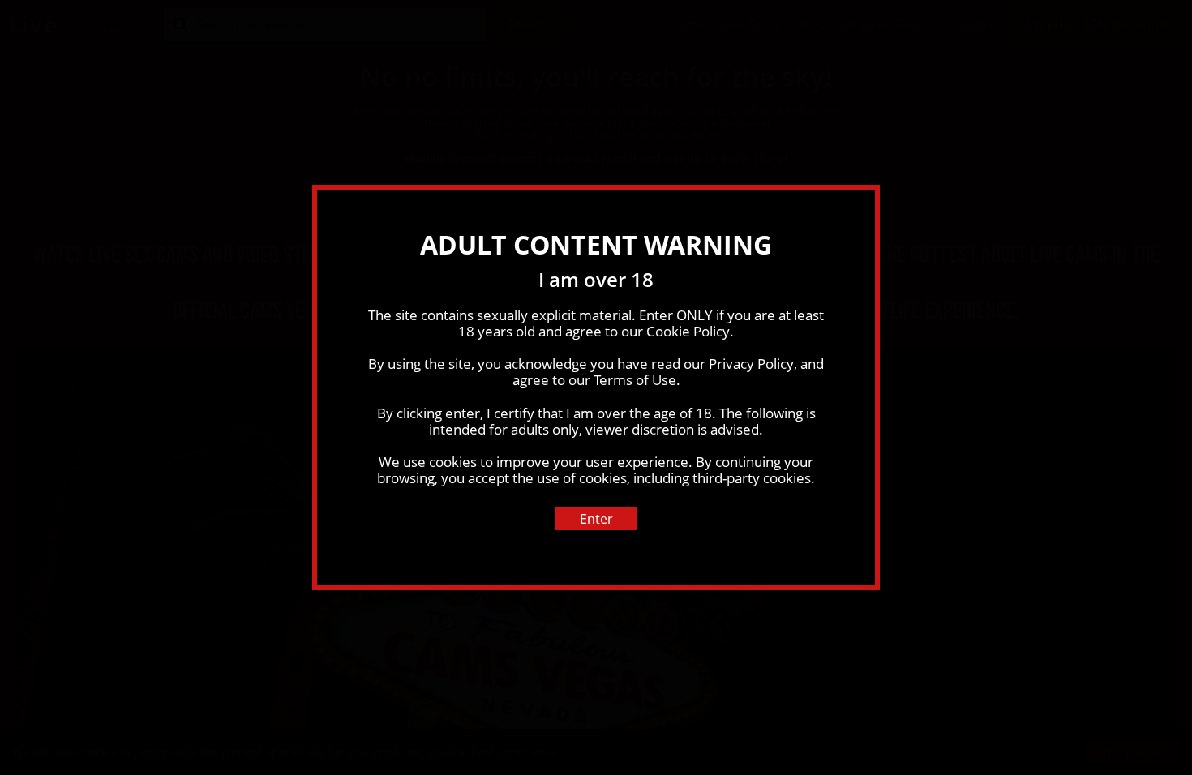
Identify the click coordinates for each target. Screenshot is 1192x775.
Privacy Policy (751, 363)
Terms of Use (635, 379)
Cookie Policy (688, 331)
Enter (596, 519)
